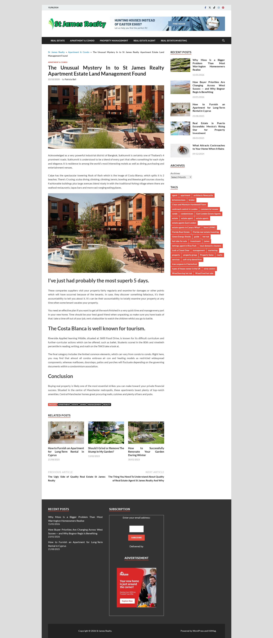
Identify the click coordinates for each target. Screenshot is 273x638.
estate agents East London (184, 223)
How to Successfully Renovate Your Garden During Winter (146, 451)
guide (196, 236)
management (95, 404)
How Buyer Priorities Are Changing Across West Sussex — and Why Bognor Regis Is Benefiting (209, 86)
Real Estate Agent (144, 40)
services (176, 259)
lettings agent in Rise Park (184, 245)
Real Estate (58, 40)
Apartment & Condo (82, 40)
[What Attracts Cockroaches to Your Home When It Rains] (180, 145)
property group (190, 255)
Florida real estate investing (206, 232)
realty (106, 404)
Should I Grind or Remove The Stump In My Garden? (106, 449)
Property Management (114, 40)
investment (195, 241)
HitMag (212, 630)
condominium (187, 213)
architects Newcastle (203, 195)
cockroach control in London (184, 209)
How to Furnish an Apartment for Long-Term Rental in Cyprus (66, 451)
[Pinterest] (223, 7)
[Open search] (223, 40)
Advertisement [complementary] (136, 558)
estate (75, 404)
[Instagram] (219, 7)
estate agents (202, 218)
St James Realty (56, 52)
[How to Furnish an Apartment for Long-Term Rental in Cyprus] (66, 433)
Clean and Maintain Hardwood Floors (189, 204)
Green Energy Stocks (181, 236)
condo (174, 213)
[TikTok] (214, 7)
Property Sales (207, 255)
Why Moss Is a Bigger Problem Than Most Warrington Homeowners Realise (209, 64)
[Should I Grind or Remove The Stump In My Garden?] (106, 433)
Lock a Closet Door (180, 250)
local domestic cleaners (210, 245)
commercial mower (209, 209)
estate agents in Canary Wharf (186, 227)
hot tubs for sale (179, 241)
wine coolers (209, 268)
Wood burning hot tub (182, 273)
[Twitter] (210, 7)
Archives (175, 173)
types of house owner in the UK (186, 268)
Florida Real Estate (181, 232)
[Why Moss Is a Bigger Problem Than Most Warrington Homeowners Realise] (180, 60)
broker (192, 200)
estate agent (187, 218)
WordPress (198, 630)
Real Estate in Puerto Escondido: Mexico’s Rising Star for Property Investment (209, 128)
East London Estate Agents (208, 213)
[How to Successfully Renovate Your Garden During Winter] (146, 433)
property (176, 255)
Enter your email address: (136, 517)
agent (174, 195)
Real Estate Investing (174, 40)
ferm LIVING (209, 227)
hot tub (206, 236)
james (83, 404)
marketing (213, 250)
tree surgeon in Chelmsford (184, 264)
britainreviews (178, 200)
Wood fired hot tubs (204, 273)
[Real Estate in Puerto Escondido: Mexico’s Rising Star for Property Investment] (180, 123)
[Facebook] (205, 7)
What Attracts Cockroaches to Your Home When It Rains (209, 147)
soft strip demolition (192, 259)
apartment (64, 404)
